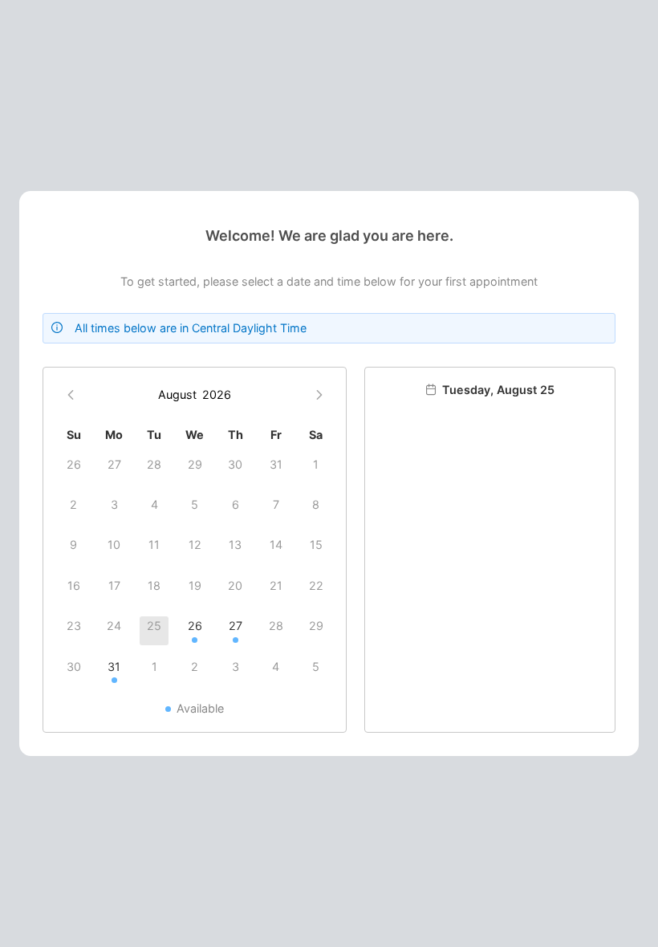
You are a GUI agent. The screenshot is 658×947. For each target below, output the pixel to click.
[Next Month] (319, 395)
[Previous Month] (71, 395)
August (177, 394)
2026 (216, 394)
